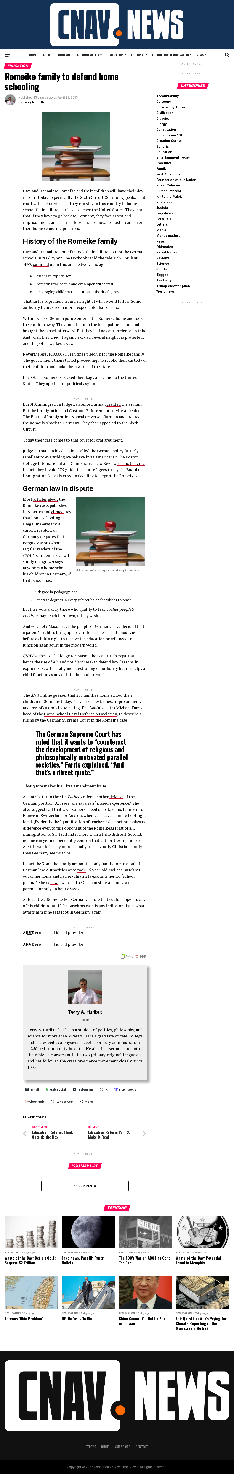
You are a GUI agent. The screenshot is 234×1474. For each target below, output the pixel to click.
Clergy (161, 124)
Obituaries (164, 247)
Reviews (162, 258)
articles (40, 499)
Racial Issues (166, 252)
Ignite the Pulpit (169, 197)
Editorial (138, 54)
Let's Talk (163, 219)
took (81, 870)
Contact (64, 54)
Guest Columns (168, 185)
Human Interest (168, 191)
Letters (162, 224)
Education (164, 152)
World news (165, 292)
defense (116, 796)
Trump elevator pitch (173, 286)
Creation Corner (169, 141)
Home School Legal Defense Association (80, 714)
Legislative (164, 213)
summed (41, 264)
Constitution (166, 130)
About (47, 54)
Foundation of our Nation (170, 54)
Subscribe (122, 1446)
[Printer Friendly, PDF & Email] (133, 956)
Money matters (168, 236)
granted (113, 404)
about (53, 499)
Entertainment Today (173, 157)
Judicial (162, 208)
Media (161, 230)
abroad (57, 511)
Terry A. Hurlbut (35, 102)
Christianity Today (170, 107)
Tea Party (163, 280)
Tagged (162, 275)
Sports (161, 269)
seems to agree (131, 463)
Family (161, 169)
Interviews (164, 202)
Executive (164, 163)
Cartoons (163, 102)
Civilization (115, 54)
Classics (163, 119)
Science (162, 264)
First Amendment (170, 174)
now (54, 882)
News (200, 54)
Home (33, 54)
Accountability (88, 54)
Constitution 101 (169, 135)
